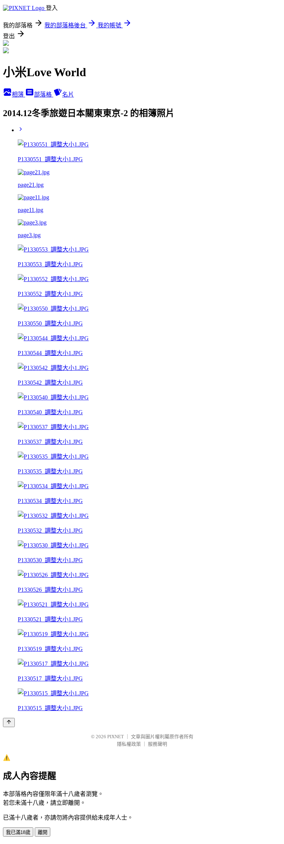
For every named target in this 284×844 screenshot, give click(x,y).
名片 (68, 94)
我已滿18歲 (18, 832)
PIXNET (115, 736)
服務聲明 (157, 744)
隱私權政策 (129, 744)
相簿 (18, 94)
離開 (42, 832)
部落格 (43, 94)
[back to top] (9, 722)
